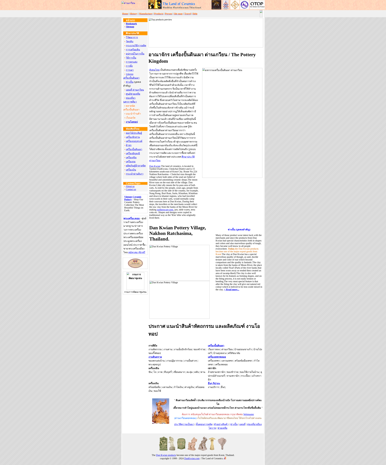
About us (130, 186)
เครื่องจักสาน (133, 137)
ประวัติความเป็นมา (184, 424)
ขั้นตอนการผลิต (204, 424)
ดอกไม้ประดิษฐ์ (134, 133)
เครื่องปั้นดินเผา (134, 149)
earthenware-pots (165, 209)
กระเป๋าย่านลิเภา (134, 174)
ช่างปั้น (129, 82)
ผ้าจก (128, 145)
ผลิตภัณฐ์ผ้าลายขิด (136, 165)
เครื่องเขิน (131, 157)
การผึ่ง (129, 66)
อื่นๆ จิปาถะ (214, 383)
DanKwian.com (191, 458)
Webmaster (248, 414)
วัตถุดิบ (129, 41)
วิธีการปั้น (131, 58)
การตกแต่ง (131, 62)
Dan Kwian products (166, 455)
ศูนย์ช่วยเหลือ (133, 94)
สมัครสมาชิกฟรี (136, 252)
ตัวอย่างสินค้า (221, 424)
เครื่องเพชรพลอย (217, 357)
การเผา (130, 70)
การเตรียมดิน (133, 49)
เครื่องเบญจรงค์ (134, 141)
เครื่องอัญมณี (133, 153)
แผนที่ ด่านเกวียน (135, 90)
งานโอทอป (132, 122)
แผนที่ (242, 424)
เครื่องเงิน (131, 169)
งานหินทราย (155, 357)
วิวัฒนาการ (132, 37)
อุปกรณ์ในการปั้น (135, 53)
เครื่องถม (131, 161)
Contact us (131, 189)
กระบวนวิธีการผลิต (136, 45)
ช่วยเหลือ (222, 428)
